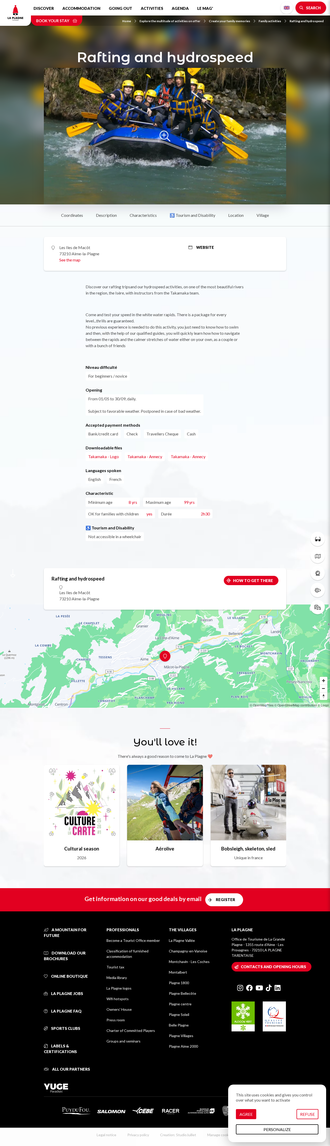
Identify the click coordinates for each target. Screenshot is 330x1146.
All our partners (70, 1069)
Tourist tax (115, 967)
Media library (116, 977)
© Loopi (323, 705)
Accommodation (81, 8)
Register (225, 899)
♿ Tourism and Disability (192, 215)
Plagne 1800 (179, 983)
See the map (69, 259)
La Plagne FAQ (65, 1011)
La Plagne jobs (66, 993)
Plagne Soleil (179, 1014)
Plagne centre (180, 1004)
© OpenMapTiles (262, 705)
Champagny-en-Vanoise (188, 951)
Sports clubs (65, 1028)
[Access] (317, 607)
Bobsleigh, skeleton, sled (248, 848)
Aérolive (164, 848)
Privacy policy (138, 1135)
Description (106, 215)
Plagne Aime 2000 (183, 1046)
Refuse (307, 1114)
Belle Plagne (179, 1025)
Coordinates (72, 215)
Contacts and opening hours (273, 966)
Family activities (270, 21)
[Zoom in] (323, 681)
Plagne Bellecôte (182, 993)
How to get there (253, 580)
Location (236, 215)
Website (205, 247)
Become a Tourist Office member (133, 940)
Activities (152, 8)
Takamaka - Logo (103, 456)
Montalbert (178, 972)
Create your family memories (229, 21)
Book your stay (53, 20)
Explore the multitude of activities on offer (169, 21)
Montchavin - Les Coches (189, 961)
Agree (246, 1114)
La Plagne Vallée (182, 940)
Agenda (180, 8)
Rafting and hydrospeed (307, 21)
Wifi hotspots (117, 999)
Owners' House (119, 1009)
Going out (120, 8)
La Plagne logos (118, 988)
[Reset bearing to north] (323, 696)
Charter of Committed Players (130, 1030)
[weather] (317, 590)
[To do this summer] (317, 539)
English (287, 8)
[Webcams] (317, 573)
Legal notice (106, 1135)
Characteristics (143, 215)
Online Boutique (69, 976)
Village (263, 215)
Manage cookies (220, 1135)
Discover (44, 8)
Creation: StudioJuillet (178, 1135)
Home (126, 21)
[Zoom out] (323, 688)
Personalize (277, 1129)
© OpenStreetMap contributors (295, 705)
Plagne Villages (181, 1035)
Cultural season (81, 848)
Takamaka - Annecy (144, 456)
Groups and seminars (123, 1041)
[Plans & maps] (317, 556)
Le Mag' (205, 8)
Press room (115, 1020)
